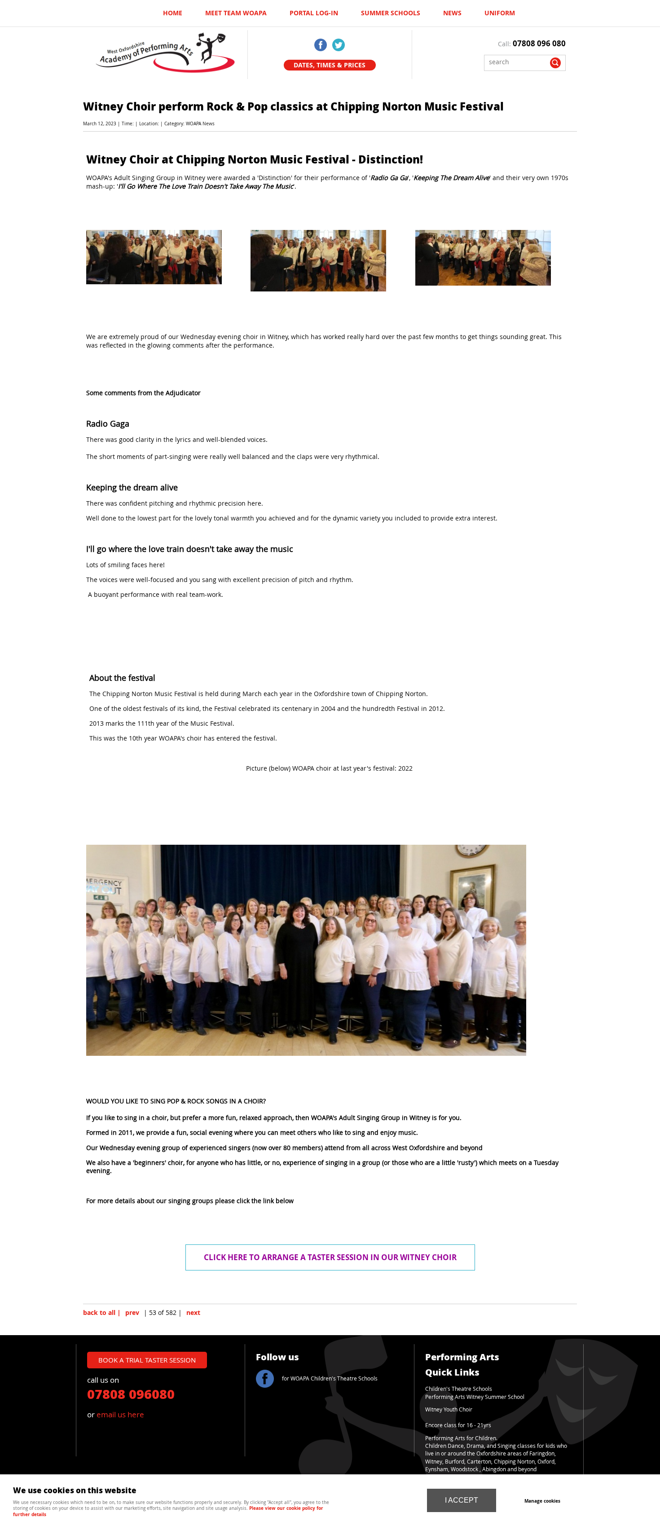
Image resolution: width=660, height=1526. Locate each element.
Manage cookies (542, 1501)
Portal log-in (314, 13)
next (193, 1312)
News (452, 13)
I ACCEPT (461, 1500)
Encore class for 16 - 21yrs (458, 1425)
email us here (120, 1414)
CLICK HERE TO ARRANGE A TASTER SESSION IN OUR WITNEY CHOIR (330, 1257)
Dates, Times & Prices (329, 65)
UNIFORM (499, 13)
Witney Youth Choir (448, 1409)
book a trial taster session (147, 1359)
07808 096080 (131, 1393)
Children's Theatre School (457, 1388)
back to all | (102, 1312)
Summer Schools (390, 13)
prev (132, 1312)
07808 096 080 (539, 43)
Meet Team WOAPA (236, 13)
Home (172, 13)
